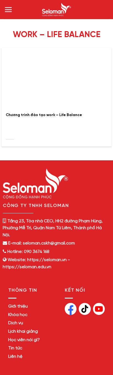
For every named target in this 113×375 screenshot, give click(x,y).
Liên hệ (15, 356)
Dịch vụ (15, 323)
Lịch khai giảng (23, 331)
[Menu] (8, 9)
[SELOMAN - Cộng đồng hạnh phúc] (56, 9)
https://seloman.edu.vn (27, 267)
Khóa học (17, 314)
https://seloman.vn (47, 260)
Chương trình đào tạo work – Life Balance (44, 115)
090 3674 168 (36, 251)
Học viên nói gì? (24, 340)
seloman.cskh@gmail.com (49, 243)
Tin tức (15, 348)
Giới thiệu (18, 306)
